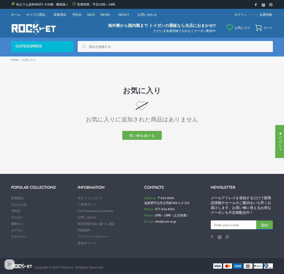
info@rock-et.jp (165, 221)
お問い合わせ (87, 217)
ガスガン (17, 217)
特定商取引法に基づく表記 (96, 223)
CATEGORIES (29, 46)
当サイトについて (90, 198)
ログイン (240, 14)
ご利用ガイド (87, 204)
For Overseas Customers (95, 211)
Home (14, 59)
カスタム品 (19, 204)
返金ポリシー (87, 243)
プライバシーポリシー (93, 236)
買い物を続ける (142, 136)
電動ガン (17, 223)
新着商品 (17, 198)
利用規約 (84, 230)
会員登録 (266, 14)
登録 (264, 225)
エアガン (17, 230)
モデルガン (19, 236)
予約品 (15, 211)
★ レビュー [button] (280, 141)
